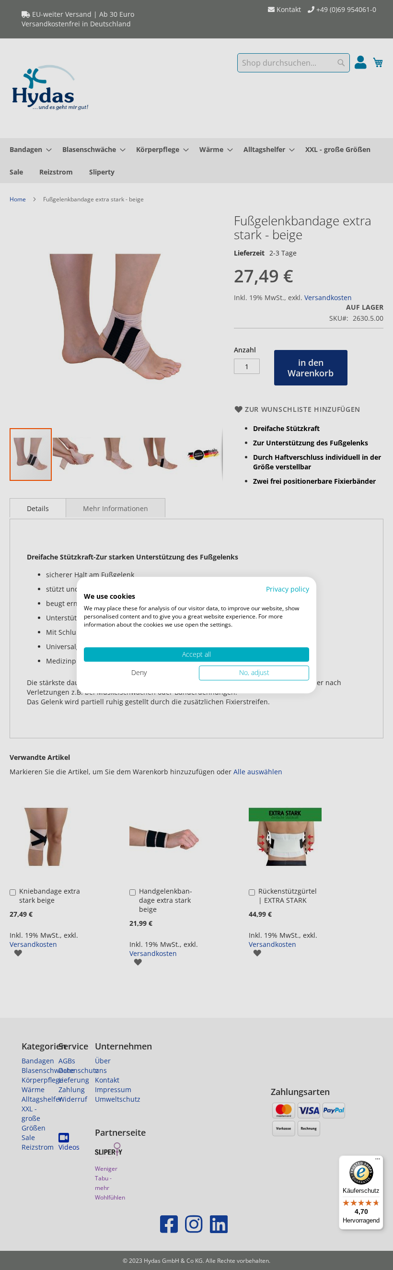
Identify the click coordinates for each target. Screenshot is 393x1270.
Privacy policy (287, 589)
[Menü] (377, 1161)
